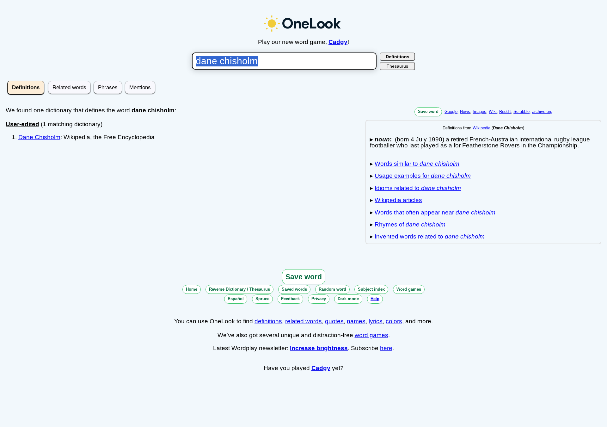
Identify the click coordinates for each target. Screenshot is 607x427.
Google (451, 111)
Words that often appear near (435, 212)
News (465, 111)
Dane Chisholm (39, 137)
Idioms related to (418, 188)
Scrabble (521, 111)
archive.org (542, 111)
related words (303, 321)
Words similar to (417, 163)
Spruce (262, 298)
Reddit (505, 111)
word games (371, 335)
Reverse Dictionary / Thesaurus (239, 289)
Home (191, 289)
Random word (332, 289)
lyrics (376, 321)
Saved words (294, 289)
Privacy (318, 298)
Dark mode (348, 298)
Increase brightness (319, 348)
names (356, 321)
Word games (408, 289)
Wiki (493, 111)
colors (394, 321)
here (386, 348)
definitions (268, 321)
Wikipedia (481, 128)
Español (236, 298)
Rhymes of (410, 224)
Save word (428, 111)
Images (479, 111)
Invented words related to (430, 236)
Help (375, 298)
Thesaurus (397, 66)
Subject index (371, 289)
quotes (334, 321)
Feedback (290, 298)
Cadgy (337, 42)
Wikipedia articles (398, 200)
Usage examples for (423, 175)
